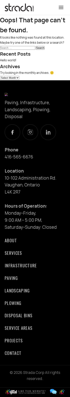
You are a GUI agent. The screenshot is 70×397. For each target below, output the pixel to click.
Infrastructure (21, 265)
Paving (11, 278)
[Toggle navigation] (61, 7)
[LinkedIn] (48, 132)
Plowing (13, 303)
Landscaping (17, 290)
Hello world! (8, 60)
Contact (13, 353)
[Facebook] (12, 132)
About (11, 240)
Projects (14, 340)
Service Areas (18, 328)
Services (13, 253)
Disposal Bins (18, 315)
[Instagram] (30, 132)
